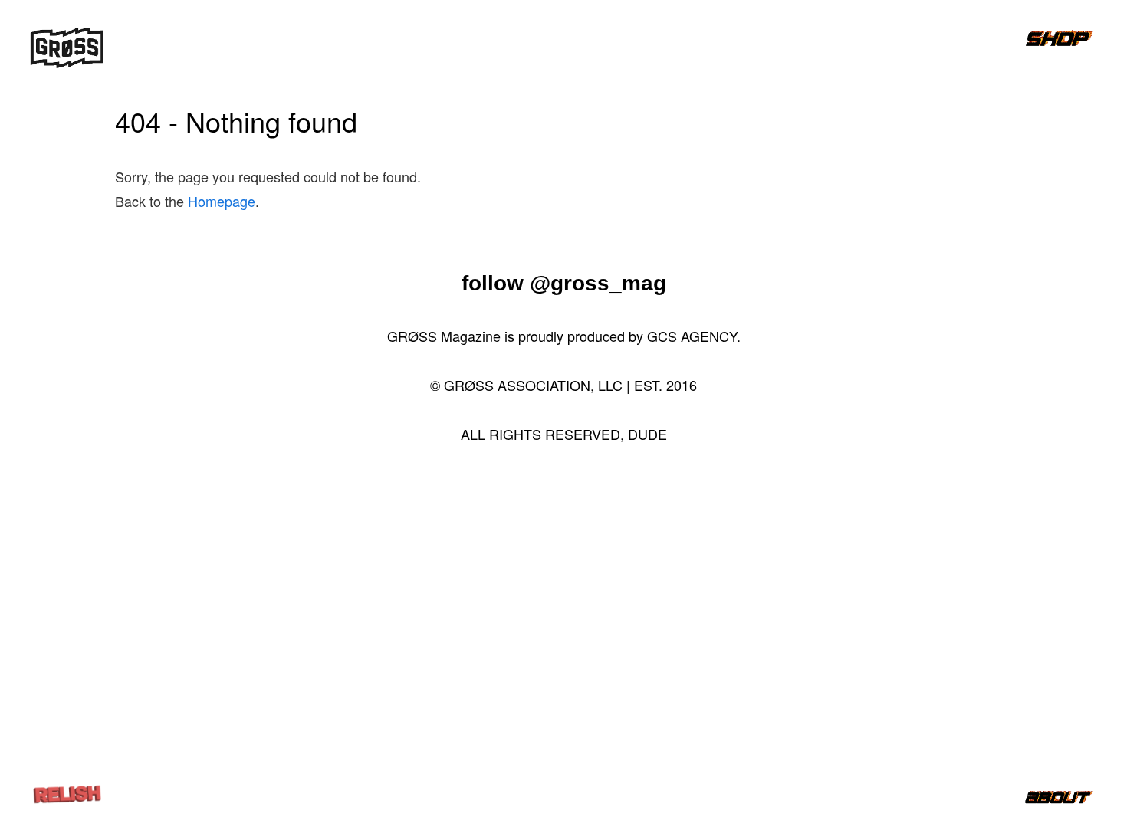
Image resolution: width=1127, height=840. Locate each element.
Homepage (221, 201)
